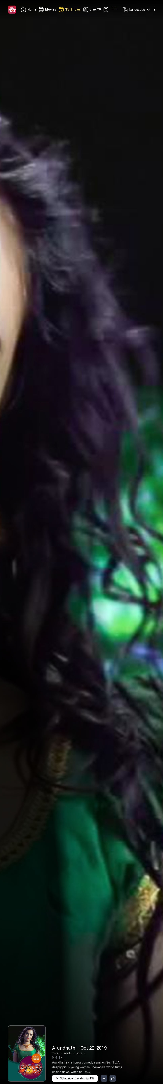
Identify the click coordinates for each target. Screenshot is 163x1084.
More (87, 1072)
